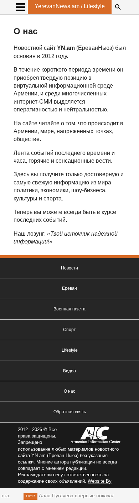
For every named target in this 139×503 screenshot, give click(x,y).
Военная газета (69, 308)
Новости (69, 268)
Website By (100, 481)
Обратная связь (69, 411)
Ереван (69, 288)
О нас (69, 391)
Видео (69, 370)
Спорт (69, 329)
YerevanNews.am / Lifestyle (70, 6)
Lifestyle (70, 350)
